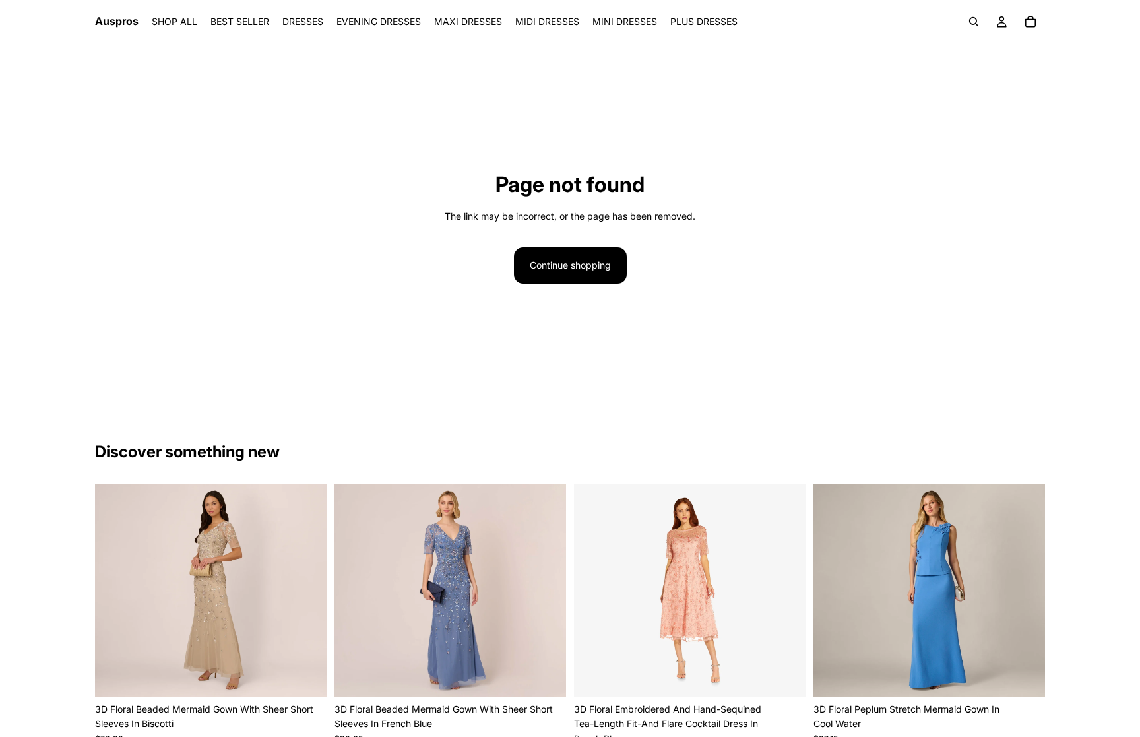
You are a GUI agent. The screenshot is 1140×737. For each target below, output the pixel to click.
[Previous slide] (115, 589)
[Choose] (306, 676)
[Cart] (1030, 21)
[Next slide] (307, 589)
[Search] (973, 21)
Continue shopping (570, 265)
